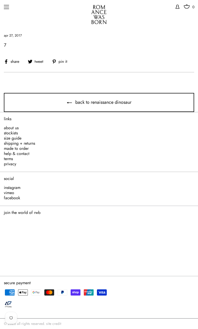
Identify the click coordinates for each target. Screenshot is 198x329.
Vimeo (9, 192)
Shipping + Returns (19, 143)
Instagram (12, 187)
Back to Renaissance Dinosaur (102, 102)
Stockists (11, 133)
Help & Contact (16, 153)
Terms (8, 158)
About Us (11, 128)
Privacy (10, 164)
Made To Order (16, 148)
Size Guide (12, 138)
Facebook (12, 198)
